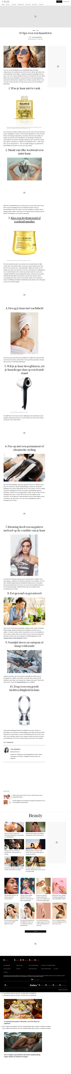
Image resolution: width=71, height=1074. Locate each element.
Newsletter (66, 1)
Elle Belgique (7, 968)
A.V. (54, 965)
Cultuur (14, 4)
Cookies (6, 972)
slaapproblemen (21, 682)
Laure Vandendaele (37, 37)
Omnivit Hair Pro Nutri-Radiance (13, 638)
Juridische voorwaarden (47, 965)
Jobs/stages (19, 965)
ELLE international (34, 965)
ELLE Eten (27, 4)
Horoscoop (21, 4)
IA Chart (56, 968)
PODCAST (41, 4)
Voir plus (35, 931)
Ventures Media (33, 968)
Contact (18, 968)
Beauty (8, 4)
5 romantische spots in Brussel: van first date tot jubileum (19, 993)
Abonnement (7, 965)
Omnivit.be (10, 742)
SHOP (59, 1)
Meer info (45, 976)
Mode (3, 4)
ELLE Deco (34, 4)
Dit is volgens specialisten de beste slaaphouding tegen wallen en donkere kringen (26, 1026)
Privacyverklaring (46, 968)
